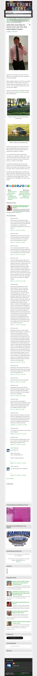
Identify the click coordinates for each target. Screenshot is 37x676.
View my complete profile (19, 667)
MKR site (22, 674)
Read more (18, 212)
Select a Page (10, 12)
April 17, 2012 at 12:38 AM (18, 324)
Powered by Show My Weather (15, 646)
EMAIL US (18, 561)
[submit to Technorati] (28, 186)
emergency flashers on (20, 92)
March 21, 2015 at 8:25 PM (18, 444)
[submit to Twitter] (10, 186)
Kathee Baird (14, 31)
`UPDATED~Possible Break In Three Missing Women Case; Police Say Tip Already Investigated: (21, 593)
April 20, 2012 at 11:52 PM (18, 374)
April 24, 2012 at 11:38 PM (18, 381)
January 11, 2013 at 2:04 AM (19, 424)
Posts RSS (21, 675)
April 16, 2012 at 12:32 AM (18, 281)
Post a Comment (10, 478)
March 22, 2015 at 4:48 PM (18, 463)
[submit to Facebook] (7, 186)
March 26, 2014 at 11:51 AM (18, 433)
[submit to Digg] (18, 186)
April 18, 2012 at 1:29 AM (18, 362)
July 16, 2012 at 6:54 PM (17, 409)
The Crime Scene (17, 672)
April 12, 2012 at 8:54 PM (18, 230)
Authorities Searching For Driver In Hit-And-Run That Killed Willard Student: (16, 27)
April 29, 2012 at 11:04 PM (18, 395)
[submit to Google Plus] (13, 186)
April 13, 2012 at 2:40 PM (18, 242)
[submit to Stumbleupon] (15, 186)
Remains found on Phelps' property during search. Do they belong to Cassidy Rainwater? (20, 583)
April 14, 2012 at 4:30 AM (18, 254)
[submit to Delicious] (20, 186)
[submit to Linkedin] (23, 186)
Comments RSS (28, 675)
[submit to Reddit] (26, 186)
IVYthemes (17, 674)
